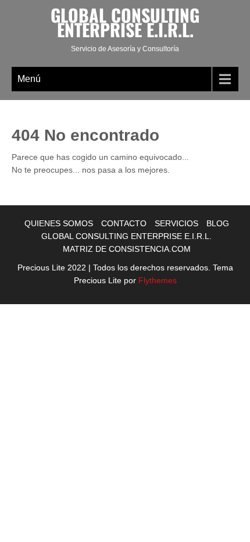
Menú (29, 79)
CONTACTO (124, 223)
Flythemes (156, 280)
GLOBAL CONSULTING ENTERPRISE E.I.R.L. (126, 236)
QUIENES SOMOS (58, 223)
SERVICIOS (176, 223)
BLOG (217, 223)
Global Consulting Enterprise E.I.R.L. (125, 22)
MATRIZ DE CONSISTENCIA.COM (127, 249)
